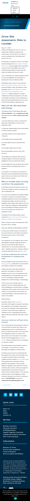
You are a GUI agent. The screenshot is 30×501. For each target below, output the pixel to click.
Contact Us (7, 415)
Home (7, 22)
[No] (28, 495)
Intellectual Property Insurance (14, 434)
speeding (8, 263)
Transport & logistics (15, 22)
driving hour (18, 302)
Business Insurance (9, 426)
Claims (5, 413)
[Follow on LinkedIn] (21, 395)
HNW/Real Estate (9, 430)
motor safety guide (23, 359)
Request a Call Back (15, 10)
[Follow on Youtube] (16, 395)
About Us (6, 409)
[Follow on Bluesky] (10, 395)
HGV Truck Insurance (10, 437)
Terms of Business (9, 452)
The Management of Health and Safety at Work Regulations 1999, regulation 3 (14, 91)
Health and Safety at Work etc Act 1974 (13, 85)
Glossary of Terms (9, 447)
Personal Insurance (10, 428)
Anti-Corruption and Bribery (13, 454)
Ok (15, 498)
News (5, 411)
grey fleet (23, 251)
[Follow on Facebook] (5, 395)
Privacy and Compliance (11, 449)
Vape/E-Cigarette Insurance (13, 432)
